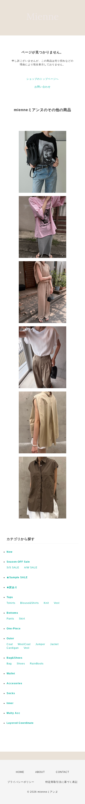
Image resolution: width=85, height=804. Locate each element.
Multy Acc (13, 713)
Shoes (21, 663)
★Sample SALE (17, 577)
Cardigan (13, 647)
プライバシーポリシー (20, 781)
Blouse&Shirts (29, 603)
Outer (10, 638)
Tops (10, 597)
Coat (10, 644)
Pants (10, 618)
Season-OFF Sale (18, 561)
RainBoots (37, 663)
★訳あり (12, 587)
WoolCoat (24, 644)
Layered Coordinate (20, 723)
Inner (10, 703)
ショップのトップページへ (42, 79)
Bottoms (12, 612)
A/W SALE (30, 567)
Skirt (22, 618)
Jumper (40, 644)
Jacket (54, 644)
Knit (46, 603)
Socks (11, 693)
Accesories (14, 683)
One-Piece (14, 628)
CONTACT (62, 772)
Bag (9, 663)
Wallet (11, 673)
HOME (20, 772)
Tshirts (11, 603)
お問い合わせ (42, 86)
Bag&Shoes (14, 657)
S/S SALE (13, 567)
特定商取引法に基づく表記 (61, 781)
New (9, 551)
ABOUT (40, 772)
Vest (56, 603)
